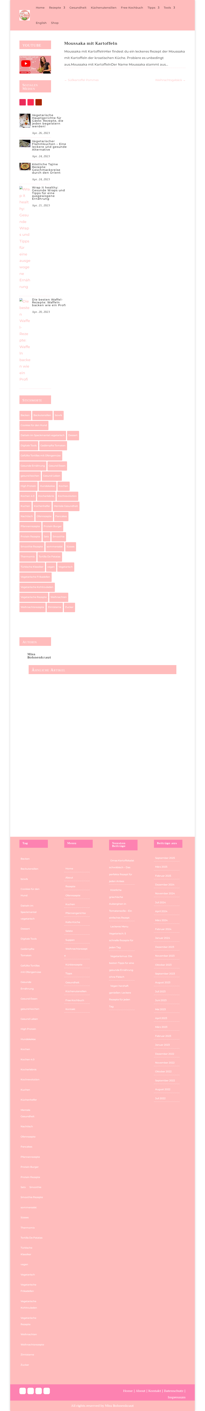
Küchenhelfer (42, 505)
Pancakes (61, 516)
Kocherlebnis (46, 495)
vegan (51, 566)
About (69, 877)
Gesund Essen (57, 465)
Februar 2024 (163, 929)
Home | (129, 1391)
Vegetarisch (65, 566)
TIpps (151, 7)
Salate (69, 930)
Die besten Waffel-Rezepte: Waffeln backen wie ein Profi (49, 302)
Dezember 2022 (164, 1053)
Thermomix (28, 556)
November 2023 (165, 955)
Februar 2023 (163, 1035)
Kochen (63, 485)
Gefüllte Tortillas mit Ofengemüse (41, 455)
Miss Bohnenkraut (39, 655)
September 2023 (165, 973)
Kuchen (25, 505)
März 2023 (161, 1026)
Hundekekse (47, 485)
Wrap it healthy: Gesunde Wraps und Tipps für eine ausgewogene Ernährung (48, 193)
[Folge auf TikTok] (30, 102)
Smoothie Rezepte (32, 546)
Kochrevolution (67, 495)
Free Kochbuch (132, 7)
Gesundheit (77, 7)
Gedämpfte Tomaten (52, 445)
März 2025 (161, 866)
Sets (46, 536)
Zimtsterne (54, 607)
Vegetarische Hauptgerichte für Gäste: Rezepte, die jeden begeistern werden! (47, 120)
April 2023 (161, 1018)
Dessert (72, 435)
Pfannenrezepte (30, 526)
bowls (58, 415)
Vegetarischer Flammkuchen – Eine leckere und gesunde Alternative (49, 145)
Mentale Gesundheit (66, 505)
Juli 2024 (160, 902)
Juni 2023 (161, 1000)
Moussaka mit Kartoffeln (91, 43)
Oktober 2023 (163, 964)
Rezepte (55, 7)
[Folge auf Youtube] (38, 102)
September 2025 (165, 857)
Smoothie (58, 536)
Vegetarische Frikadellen (35, 576)
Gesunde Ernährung (33, 465)
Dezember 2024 (164, 884)
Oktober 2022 (163, 1071)
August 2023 (162, 982)
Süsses (70, 546)
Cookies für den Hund (34, 425)
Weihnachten (58, 597)
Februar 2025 (163, 875)
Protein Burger (53, 526)
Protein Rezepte (30, 536)
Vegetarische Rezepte (34, 597)
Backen (25, 415)
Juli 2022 (160, 1098)
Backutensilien (42, 415)
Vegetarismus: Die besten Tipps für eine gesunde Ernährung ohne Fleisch (96, 714)
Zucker (69, 607)
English (41, 23)
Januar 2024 (162, 937)
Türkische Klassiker (32, 566)
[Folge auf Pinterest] (38, 1391)
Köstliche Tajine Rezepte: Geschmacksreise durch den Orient (46, 168)
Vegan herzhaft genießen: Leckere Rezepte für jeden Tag (82, 767)
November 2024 (165, 893)
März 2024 (161, 920)
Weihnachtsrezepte (32, 607)
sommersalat (55, 546)
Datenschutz (174, 1391)
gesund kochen (30, 475)
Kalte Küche (72, 922)
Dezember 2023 (164, 946)
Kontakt (70, 1009)
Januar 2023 (162, 1044)
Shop (55, 23)
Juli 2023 (160, 991)
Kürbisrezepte (73, 964)
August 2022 (162, 1089)
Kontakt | (156, 1391)
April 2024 (161, 911)
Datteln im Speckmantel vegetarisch (42, 435)
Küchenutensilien (104, 7)
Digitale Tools (29, 445)
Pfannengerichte (75, 913)
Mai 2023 (160, 1009)
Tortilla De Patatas (49, 556)
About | (142, 1391)
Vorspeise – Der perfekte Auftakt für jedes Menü (75, 821)
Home (40, 7)
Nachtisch (27, 516)
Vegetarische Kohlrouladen (37, 587)
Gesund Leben (51, 475)
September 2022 (165, 1080)
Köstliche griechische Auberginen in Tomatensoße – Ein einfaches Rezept (120, 903)
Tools (167, 7)
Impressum (177, 1397)
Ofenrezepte (44, 516)
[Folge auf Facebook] (22, 1391)
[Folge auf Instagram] (22, 102)
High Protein (28, 485)
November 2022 (165, 1062)
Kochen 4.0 (27, 495)
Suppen (70, 939)
